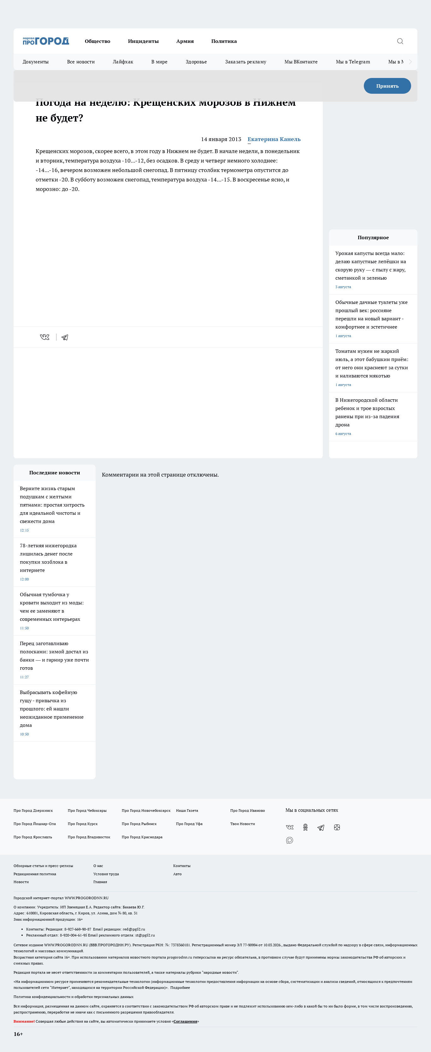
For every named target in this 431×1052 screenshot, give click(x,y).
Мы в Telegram (353, 62)
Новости (21, 881)
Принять (387, 86)
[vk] (45, 337)
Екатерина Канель (274, 139)
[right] (410, 62)
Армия (185, 41)
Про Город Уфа (189, 823)
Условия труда (106, 873)
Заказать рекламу (245, 62)
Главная (100, 881)
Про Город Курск (82, 823)
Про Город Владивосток (89, 837)
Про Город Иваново (247, 810)
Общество (97, 41)
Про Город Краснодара (142, 837)
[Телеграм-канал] (321, 827)
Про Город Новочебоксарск (146, 810)
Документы (36, 62)
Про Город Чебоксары (87, 810)
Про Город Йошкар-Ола (35, 823)
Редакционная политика (35, 873)
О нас (98, 865)
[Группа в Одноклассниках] (305, 827)
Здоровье (196, 62)
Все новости (81, 62)
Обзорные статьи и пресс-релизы (43, 865)
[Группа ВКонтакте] (290, 827)
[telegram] (67, 337)
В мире (159, 62)
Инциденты (143, 41)
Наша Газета (187, 810)
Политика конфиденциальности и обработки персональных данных (73, 996)
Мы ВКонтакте (301, 62)
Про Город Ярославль (33, 837)
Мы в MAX (400, 62)
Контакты (182, 865)
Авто (177, 873)
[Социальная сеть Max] (290, 840)
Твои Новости (242, 823)
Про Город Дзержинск (33, 810)
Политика (224, 41)
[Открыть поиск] (400, 41)
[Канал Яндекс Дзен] (337, 827)
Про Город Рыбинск (139, 823)
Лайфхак (123, 62)
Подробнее (180, 987)
